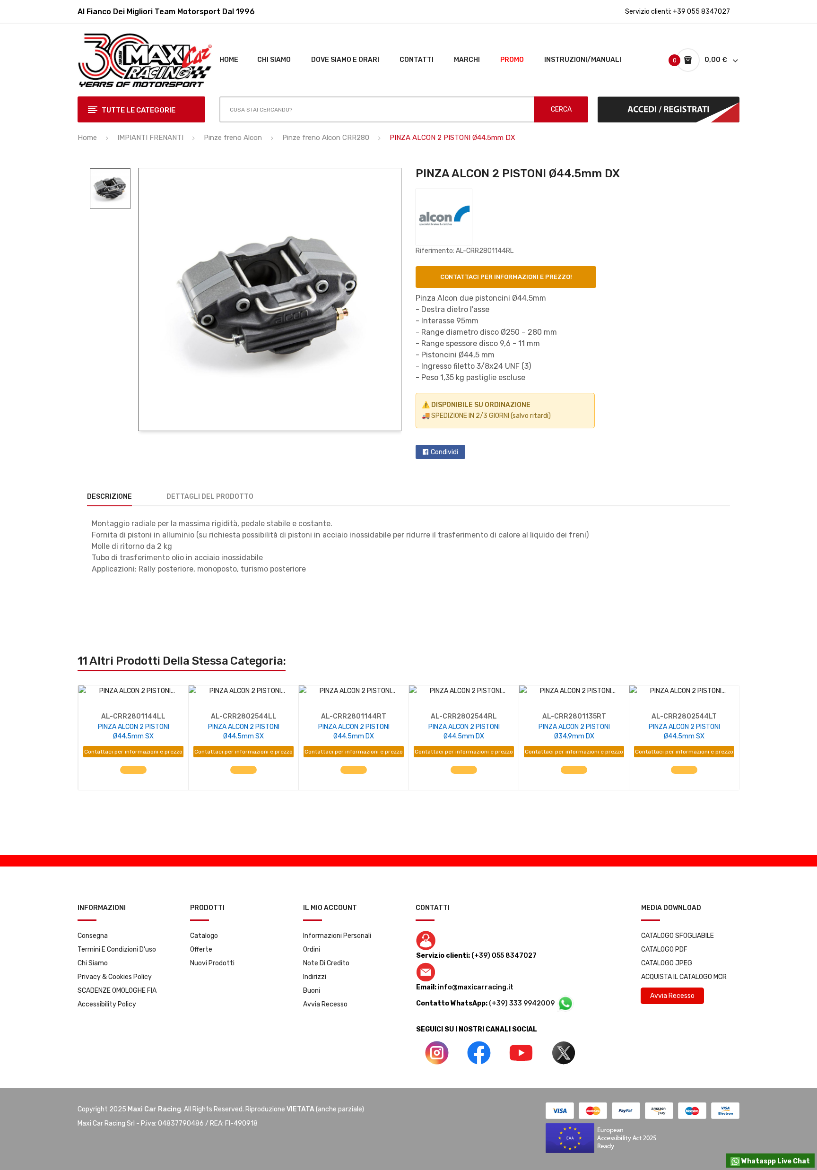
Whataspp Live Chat (775, 1161)
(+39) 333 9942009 (522, 1003)
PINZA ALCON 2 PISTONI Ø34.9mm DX (574, 731)
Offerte (201, 949)
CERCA (561, 109)
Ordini (311, 949)
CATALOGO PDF (664, 949)
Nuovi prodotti (212, 963)
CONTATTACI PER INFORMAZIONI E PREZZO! (506, 276)
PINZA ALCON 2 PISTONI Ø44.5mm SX (133, 731)
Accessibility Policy (107, 1004)
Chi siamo (93, 963)
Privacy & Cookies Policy (115, 977)
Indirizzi (314, 977)
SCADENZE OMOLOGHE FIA (117, 991)
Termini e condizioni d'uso (117, 949)
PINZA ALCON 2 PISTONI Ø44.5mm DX (354, 731)
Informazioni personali (337, 936)
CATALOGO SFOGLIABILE (677, 936)
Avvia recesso (325, 1004)
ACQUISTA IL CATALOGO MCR (684, 977)
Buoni (311, 991)
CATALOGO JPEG (666, 963)
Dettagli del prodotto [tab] (209, 497)
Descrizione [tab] (109, 497)
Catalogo (204, 936)
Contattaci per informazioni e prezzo (133, 751)
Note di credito (326, 963)
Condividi (444, 452)
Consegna (93, 936)
